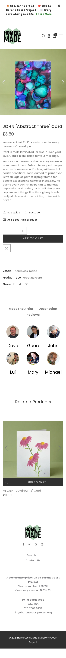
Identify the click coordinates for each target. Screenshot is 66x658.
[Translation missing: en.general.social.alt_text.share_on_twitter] (20, 284)
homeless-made (26, 271)
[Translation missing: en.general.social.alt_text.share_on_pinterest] (26, 284)
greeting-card (32, 277)
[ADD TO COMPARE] (7, 248)
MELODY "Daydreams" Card (22, 491)
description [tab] (48, 308)
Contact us (33, 560)
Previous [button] (3, 82)
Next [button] (62, 82)
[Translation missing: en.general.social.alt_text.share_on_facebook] (14, 284)
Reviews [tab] (33, 314)
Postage (34, 212)
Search (31, 555)
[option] (33, 82)
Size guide (13, 212)
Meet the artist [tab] (21, 308)
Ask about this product (22, 219)
